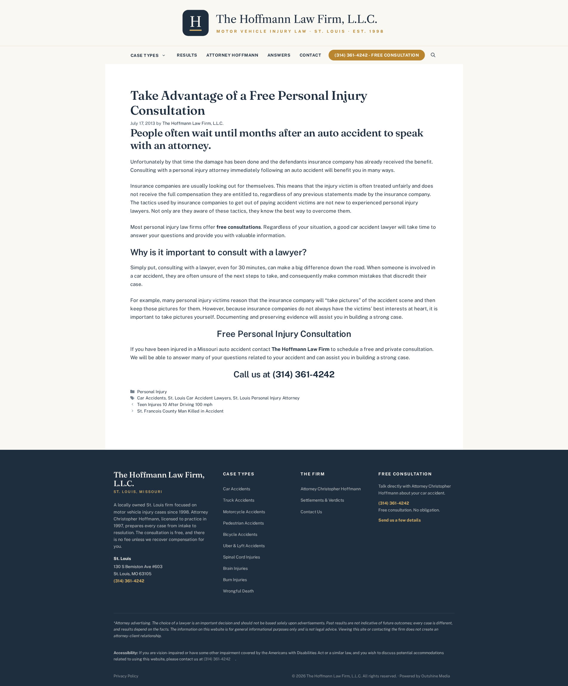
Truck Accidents (238, 500)
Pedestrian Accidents (243, 523)
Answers (279, 55)
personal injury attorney (201, 170)
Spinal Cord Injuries (241, 557)
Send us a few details (399, 520)
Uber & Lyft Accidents (244, 545)
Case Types (145, 55)
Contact (310, 55)
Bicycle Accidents (240, 534)
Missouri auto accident (224, 349)
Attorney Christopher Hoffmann (331, 488)
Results (187, 55)
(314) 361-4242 (129, 580)
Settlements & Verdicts (322, 500)
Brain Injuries (235, 568)
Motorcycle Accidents (244, 511)
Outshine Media (435, 676)
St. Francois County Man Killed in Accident (180, 410)
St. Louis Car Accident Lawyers (199, 397)
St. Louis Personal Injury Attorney (266, 397)
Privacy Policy (126, 676)
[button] (433, 55)
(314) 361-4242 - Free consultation (377, 55)
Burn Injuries (235, 579)
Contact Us (311, 511)
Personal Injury (152, 391)
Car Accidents (151, 397)
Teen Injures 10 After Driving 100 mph (174, 404)
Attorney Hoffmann (232, 55)
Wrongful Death (238, 591)
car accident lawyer (374, 227)
